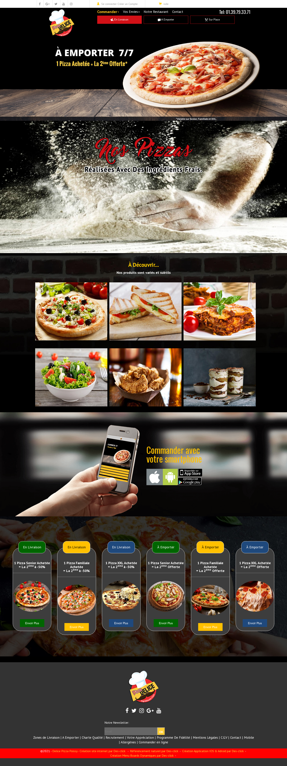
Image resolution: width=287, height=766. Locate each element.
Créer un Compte (128, 4)
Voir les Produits (43, 286)
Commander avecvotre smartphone (174, 454)
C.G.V (224, 737)
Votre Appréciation (140, 737)
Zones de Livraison (46, 737)
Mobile (249, 737)
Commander (107, 11)
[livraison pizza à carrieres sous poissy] (76, 600)
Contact (177, 12)
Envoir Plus (32, 623)
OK (161, 732)
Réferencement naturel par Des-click (153, 751)
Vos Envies (130, 12)
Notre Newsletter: (116, 722)
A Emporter (167, 19)
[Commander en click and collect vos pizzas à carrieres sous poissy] (32, 596)
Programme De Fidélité (173, 737)
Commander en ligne (153, 742)
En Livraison (120, 19)
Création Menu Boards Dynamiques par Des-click (142, 755)
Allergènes (128, 742)
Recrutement (115, 737)
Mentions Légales (205, 737)
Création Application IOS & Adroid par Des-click (212, 751)
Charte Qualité (92, 737)
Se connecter (109, 4)
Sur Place (214, 19)
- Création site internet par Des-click (101, 751)
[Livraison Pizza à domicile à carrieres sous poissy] (121, 596)
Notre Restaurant (156, 12)
